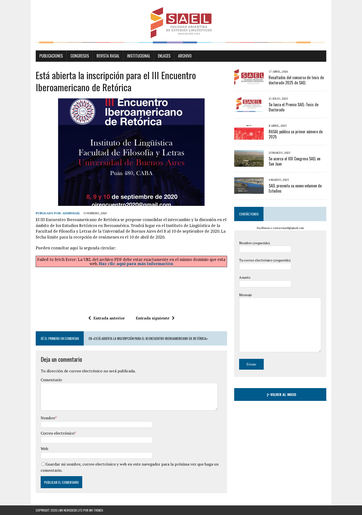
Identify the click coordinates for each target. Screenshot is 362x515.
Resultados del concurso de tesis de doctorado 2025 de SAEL (296, 80)
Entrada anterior (109, 318)
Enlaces (164, 56)
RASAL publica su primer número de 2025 (296, 134)
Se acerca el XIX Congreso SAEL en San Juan (294, 161)
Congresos (79, 56)
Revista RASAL (108, 56)
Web (44, 448)
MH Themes (96, 510)
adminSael (71, 213)
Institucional (138, 56)
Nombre (48, 418)
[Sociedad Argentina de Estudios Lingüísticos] (181, 25)
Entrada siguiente (152, 318)
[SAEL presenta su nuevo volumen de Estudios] (249, 190)
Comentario (51, 379)
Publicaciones (51, 56)
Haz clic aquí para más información (136, 263)
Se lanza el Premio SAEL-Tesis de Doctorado (293, 107)
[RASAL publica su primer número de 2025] (249, 136)
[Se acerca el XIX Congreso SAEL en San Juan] (249, 163)
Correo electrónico (57, 433)
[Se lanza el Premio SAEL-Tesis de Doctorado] (249, 109)
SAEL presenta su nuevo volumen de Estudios (295, 188)
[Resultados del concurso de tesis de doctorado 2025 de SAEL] (249, 82)
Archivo (185, 56)
